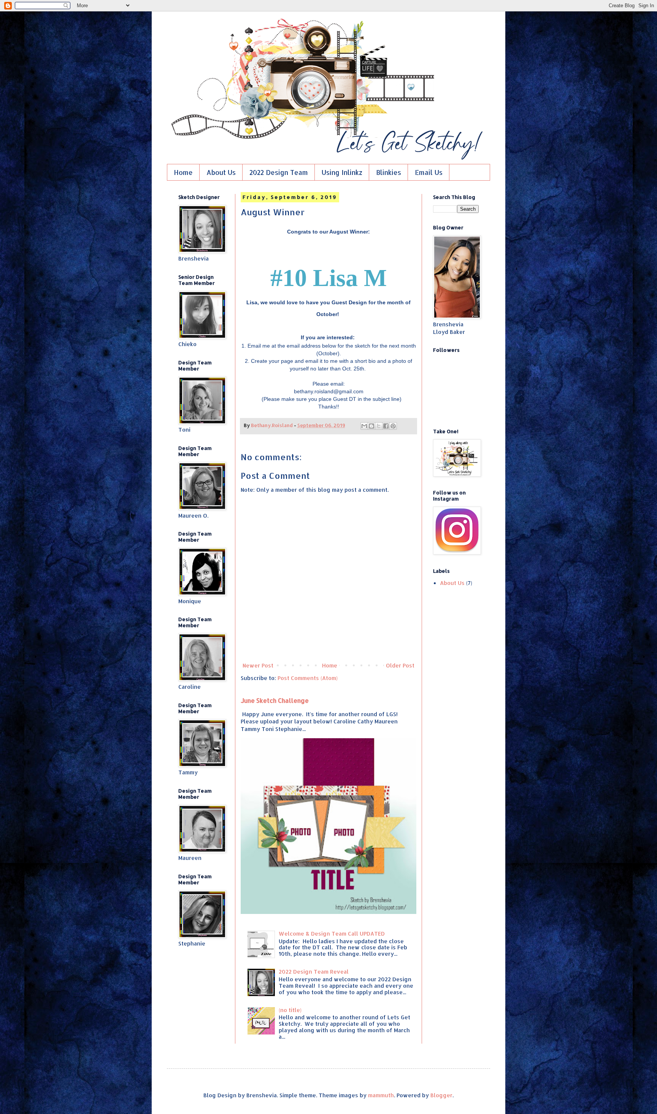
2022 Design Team (278, 172)
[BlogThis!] (371, 426)
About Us (221, 172)
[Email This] (364, 426)
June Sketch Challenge (275, 700)
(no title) (290, 1010)
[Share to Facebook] (386, 426)
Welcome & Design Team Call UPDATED (332, 933)
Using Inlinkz (342, 172)
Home (183, 172)
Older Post (400, 665)
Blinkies (388, 172)
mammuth (381, 1095)
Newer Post (258, 665)
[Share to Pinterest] (393, 426)
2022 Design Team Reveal (314, 971)
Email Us (429, 172)
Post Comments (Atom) (308, 678)
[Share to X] (378, 426)
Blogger (441, 1095)
